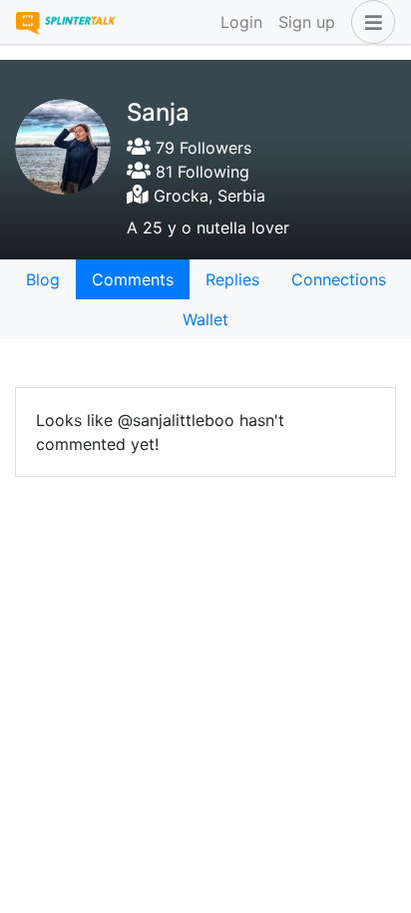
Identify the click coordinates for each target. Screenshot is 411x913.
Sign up (306, 22)
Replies (232, 279)
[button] (369, 22)
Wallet (205, 319)
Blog (43, 279)
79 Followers (201, 148)
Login (241, 22)
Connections (338, 279)
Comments (133, 279)
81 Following (200, 172)
